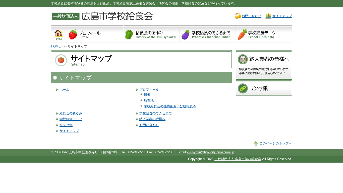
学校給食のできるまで (155, 113)
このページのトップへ (275, 143)
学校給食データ (71, 119)
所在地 (149, 100)
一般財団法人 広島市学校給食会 (237, 159)
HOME (56, 46)
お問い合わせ (251, 16)
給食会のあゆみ (71, 113)
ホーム (64, 89)
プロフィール (149, 89)
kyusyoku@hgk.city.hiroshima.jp (210, 152)
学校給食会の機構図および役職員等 (170, 106)
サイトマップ (282, 16)
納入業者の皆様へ (152, 119)
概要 (147, 94)
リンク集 (66, 125)
